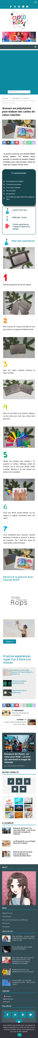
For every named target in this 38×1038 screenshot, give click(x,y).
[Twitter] (15, 7)
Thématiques (6, 916)
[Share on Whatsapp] (29, 143)
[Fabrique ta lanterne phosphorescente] (7, 683)
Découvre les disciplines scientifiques (15, 920)
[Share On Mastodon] (33, 143)
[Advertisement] (19, 69)
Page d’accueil (7, 913)
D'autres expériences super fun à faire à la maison (17, 659)
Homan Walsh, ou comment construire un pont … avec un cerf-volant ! (23, 982)
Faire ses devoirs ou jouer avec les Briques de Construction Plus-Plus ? (22, 854)
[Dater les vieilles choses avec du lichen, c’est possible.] (9, 808)
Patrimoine (6, 923)
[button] (35, 2)
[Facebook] (11, 7)
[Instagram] (19, 7)
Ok (19, 1035)
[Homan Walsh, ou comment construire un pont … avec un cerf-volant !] (6, 982)
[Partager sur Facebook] (4, 143)
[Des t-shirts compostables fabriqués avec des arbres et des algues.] (28, 808)
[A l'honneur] (6, 830)
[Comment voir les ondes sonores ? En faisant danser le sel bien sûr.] (7, 672)
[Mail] (27, 7)
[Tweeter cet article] (8, 143)
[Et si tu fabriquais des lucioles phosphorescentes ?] (6, 949)
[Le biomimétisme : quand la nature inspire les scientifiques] (19, 808)
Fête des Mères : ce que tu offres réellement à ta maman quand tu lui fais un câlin (23, 938)
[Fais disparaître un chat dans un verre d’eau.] (28, 801)
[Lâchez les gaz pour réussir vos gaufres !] (19, 815)
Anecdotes (6, 926)
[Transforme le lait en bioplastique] (7, 693)
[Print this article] (25, 143)
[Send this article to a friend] (21, 143)
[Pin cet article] (17, 143)
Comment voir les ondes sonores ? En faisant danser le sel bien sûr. (22, 672)
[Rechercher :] (19, 92)
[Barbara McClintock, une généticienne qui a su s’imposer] (6, 972)
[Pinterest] (23, 7)
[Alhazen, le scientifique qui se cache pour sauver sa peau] (9, 815)
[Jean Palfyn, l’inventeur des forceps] (19, 801)
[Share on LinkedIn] (12, 143)
